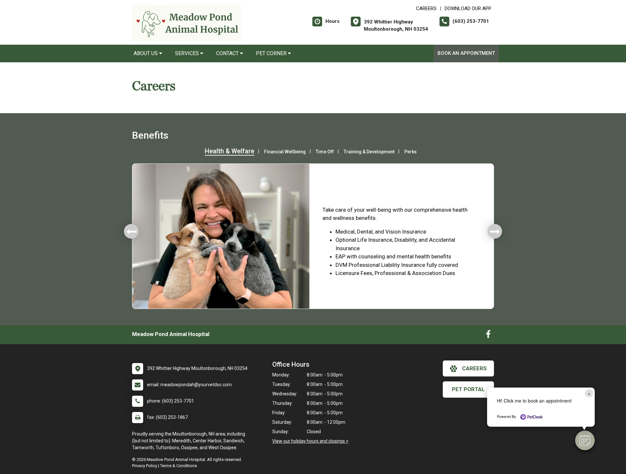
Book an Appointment (466, 53)
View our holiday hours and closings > (310, 441)
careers (474, 368)
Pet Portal (468, 389)
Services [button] (187, 53)
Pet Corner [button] (272, 53)
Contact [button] (228, 53)
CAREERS (426, 8)
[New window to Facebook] (488, 335)
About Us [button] (146, 53)
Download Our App (468, 8)
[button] (585, 440)
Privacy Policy (144, 465)
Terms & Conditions (178, 465)
